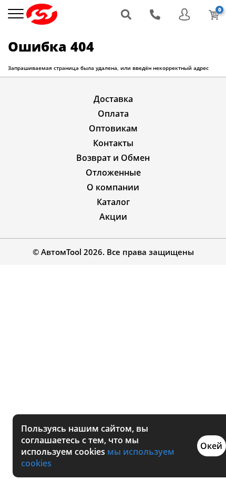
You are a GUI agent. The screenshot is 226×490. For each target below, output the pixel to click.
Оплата (113, 113)
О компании (113, 187)
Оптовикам (113, 128)
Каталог (113, 202)
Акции (113, 216)
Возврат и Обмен (113, 158)
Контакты (113, 143)
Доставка (113, 99)
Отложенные (113, 172)
